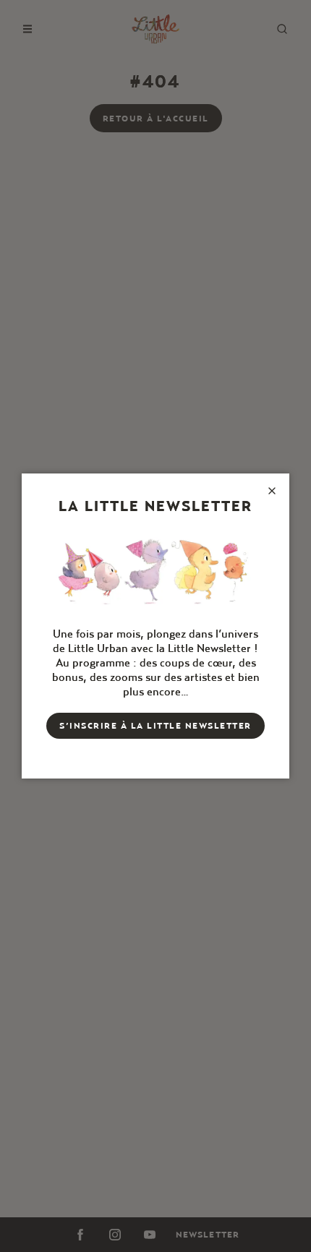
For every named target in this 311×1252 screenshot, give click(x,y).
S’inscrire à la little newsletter (155, 725)
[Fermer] (272, 490)
